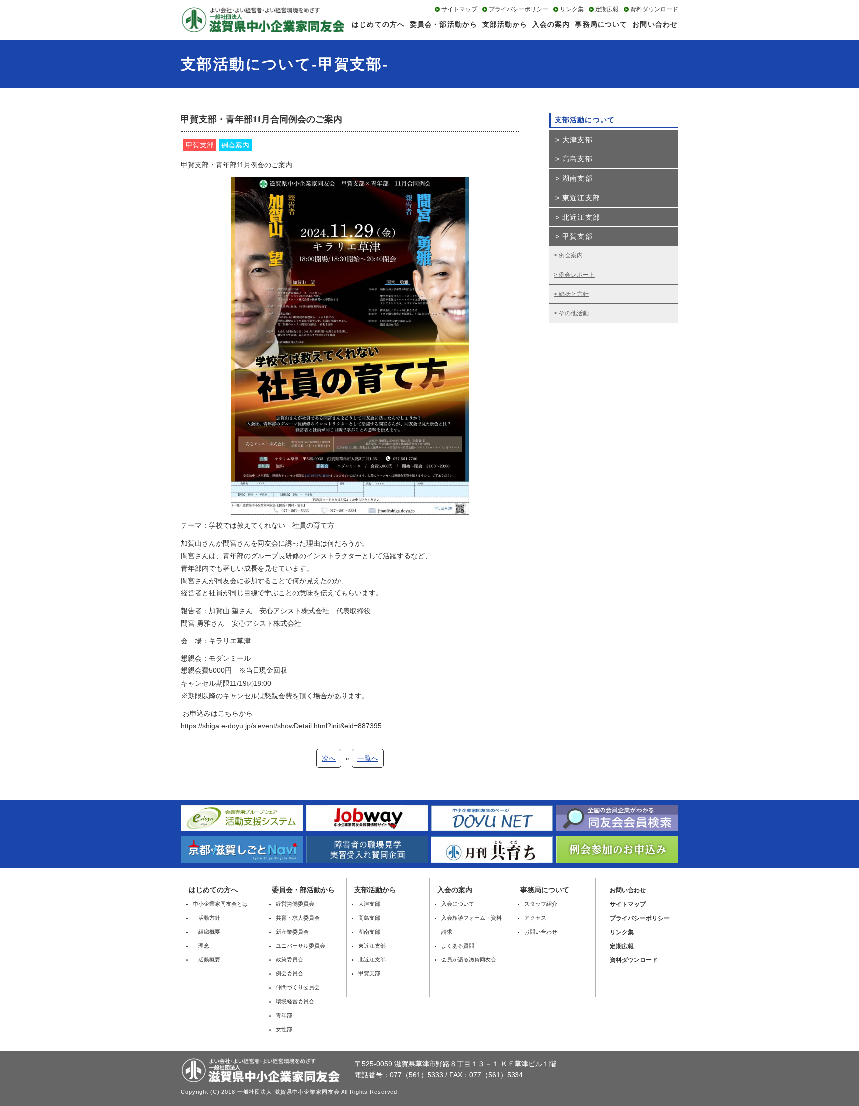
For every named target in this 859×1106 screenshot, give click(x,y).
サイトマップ (459, 9)
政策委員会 (289, 959)
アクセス (535, 918)
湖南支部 (577, 178)
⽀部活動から (375, 890)
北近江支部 (581, 217)
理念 (201, 946)
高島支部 (577, 159)
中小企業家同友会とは (220, 904)
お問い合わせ (655, 24)
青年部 (284, 1015)
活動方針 (206, 918)
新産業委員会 (292, 932)
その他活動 (574, 313)
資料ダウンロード (654, 9)
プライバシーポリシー (518, 9)
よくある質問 (457, 946)
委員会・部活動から (443, 24)
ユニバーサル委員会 (300, 946)
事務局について (601, 24)
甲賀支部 (577, 236)
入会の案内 (551, 24)
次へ (329, 758)
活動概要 (206, 959)
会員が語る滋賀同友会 (468, 959)
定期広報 (607, 9)
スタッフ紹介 (540, 904)
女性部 (284, 1029)
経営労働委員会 (295, 904)
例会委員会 (289, 973)
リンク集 (572, 9)
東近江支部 (581, 198)
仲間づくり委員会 (298, 987)
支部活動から (504, 24)
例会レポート (577, 274)
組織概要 (206, 932)
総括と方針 (574, 294)
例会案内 (571, 255)
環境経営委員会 (295, 1001)
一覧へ (367, 758)
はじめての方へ (378, 24)
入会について (457, 904)
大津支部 (577, 140)
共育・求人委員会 (298, 918)
